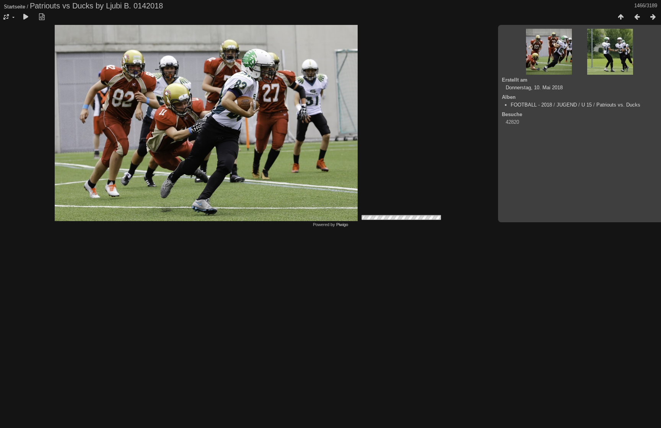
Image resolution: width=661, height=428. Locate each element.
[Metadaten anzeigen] (42, 17)
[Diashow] (26, 17)
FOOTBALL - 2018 (531, 105)
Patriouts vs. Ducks (618, 105)
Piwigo (342, 224)
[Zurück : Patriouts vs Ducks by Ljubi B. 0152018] (637, 17)
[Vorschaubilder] (621, 17)
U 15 (586, 105)
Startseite (14, 7)
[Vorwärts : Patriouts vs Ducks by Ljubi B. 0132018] (653, 17)
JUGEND (567, 105)
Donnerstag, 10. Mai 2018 (534, 87)
